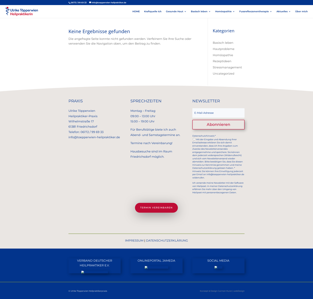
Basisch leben (199, 11)
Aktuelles (282, 11)
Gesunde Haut (174, 11)
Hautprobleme (223, 49)
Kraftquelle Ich (153, 11)
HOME (136, 11)
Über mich (301, 11)
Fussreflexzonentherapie (254, 11)
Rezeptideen (222, 61)
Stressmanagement (227, 67)
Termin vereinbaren (156, 207)
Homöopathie (223, 11)
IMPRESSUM (134, 240)
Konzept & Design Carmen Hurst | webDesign (222, 291)
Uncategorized (223, 73)
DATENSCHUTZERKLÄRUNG (167, 240)
